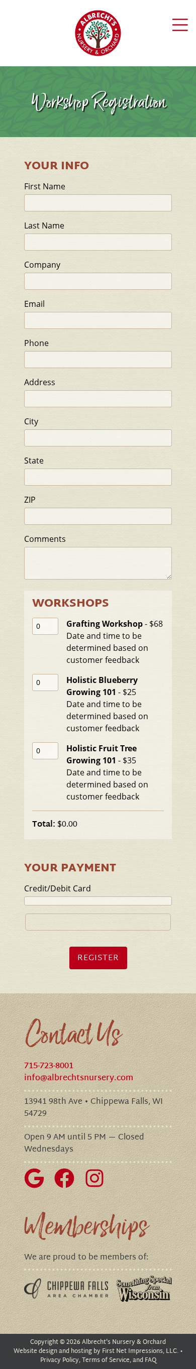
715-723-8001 (48, 1066)
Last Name (44, 225)
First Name (44, 186)
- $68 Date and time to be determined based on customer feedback (114, 641)
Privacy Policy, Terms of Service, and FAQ (98, 1360)
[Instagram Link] (98, 1186)
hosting (81, 1351)
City (31, 421)
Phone (36, 343)
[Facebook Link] (68, 1186)
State (34, 460)
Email (34, 303)
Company (42, 264)
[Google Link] (38, 1186)
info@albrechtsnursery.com (78, 1078)
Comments (45, 538)
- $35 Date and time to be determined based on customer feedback (107, 772)
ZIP (30, 499)
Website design (35, 1351)
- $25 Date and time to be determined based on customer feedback (107, 704)
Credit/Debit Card (57, 888)
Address (39, 382)
